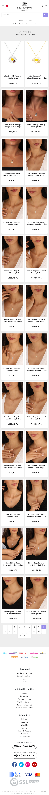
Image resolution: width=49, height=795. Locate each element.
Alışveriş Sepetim (24, 699)
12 (20, 631)
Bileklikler (24, 725)
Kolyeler (24, 719)
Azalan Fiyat (31, 24)
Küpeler (24, 728)
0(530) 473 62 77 (25, 745)
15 (34, 631)
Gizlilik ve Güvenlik (24, 702)
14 (29, 631)
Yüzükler (24, 722)
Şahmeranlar (25, 737)
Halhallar (24, 734)
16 (39, 631)
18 (20, 636)
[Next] (29, 636)
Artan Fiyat (19, 24)
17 (44, 631)
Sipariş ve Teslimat (24, 705)
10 (10, 631)
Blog (24, 679)
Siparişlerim (24, 696)
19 (24, 636)
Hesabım (24, 693)
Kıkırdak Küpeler (24, 731)
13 (24, 631)
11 (15, 631)
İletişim (24, 682)
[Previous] (5, 627)
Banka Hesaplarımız (24, 676)
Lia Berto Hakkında (24, 673)
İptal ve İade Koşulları (24, 708)
